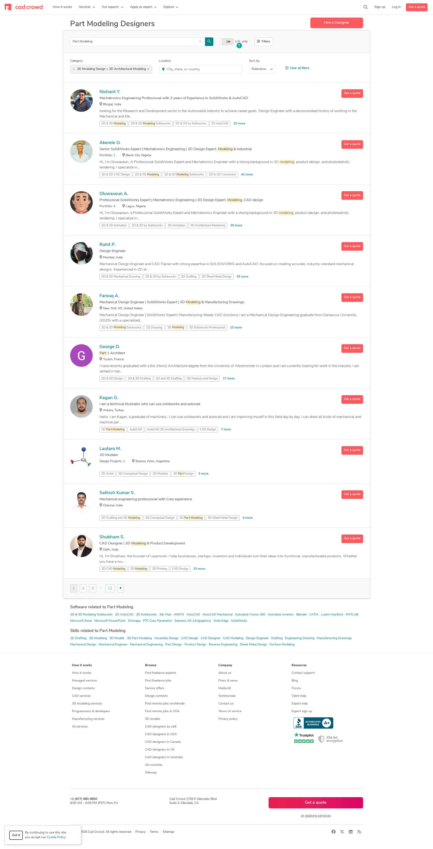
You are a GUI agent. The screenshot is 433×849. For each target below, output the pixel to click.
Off (228, 42)
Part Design (173, 644)
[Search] (365, 7)
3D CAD (113, 568)
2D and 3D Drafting (169, 378)
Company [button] (225, 665)
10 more (239, 123)
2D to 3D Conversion (222, 174)
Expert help (300, 703)
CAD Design (208, 429)
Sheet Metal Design (253, 644)
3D (175, 327)
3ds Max (165, 614)
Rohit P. (107, 245)
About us (224, 673)
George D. (109, 347)
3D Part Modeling (139, 638)
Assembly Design (166, 638)
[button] (87, 7)
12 (110, 588)
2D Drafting (189, 276)
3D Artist (107, 473)
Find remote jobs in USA (162, 711)
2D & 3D (113, 123)
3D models (152, 719)
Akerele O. (110, 143)
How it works (81, 673)
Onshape (134, 621)
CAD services (81, 696)
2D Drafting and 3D (120, 517)
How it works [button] (82, 665)
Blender (301, 614)
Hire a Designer (336, 23)
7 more (226, 429)
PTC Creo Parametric (157, 621)
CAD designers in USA (161, 734)
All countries (154, 765)
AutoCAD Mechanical (218, 614)
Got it (16, 835)
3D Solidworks (146, 614)
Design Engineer (257, 638)
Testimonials (227, 696)
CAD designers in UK (160, 749)
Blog (295, 680)
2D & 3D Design (112, 378)
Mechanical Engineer (113, 644)
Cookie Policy (56, 837)
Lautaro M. (110, 449)
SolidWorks (239, 621)
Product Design (195, 644)
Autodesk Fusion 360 (250, 614)
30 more (236, 225)
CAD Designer (211, 638)
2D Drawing (154, 327)
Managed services (84, 680)
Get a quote (417, 7)
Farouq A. (109, 296)
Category (76, 61)
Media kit (224, 688)
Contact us (226, 703)
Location (165, 61)
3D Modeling (98, 638)
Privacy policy (227, 719)
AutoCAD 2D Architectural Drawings (171, 429)
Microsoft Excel (81, 621)
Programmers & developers (91, 711)
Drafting (277, 638)
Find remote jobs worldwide (164, 703)
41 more (247, 174)
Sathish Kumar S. (117, 493)
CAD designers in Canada (163, 742)
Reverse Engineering (223, 644)
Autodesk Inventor (281, 614)
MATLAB (352, 614)
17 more (229, 378)
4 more (248, 518)
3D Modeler (160, 473)
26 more (242, 276)
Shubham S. (111, 537)
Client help (299, 696)
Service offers (154, 688)
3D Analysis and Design (202, 378)
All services (80, 726)
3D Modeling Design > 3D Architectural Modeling (112, 69)
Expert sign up (302, 711)
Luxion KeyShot (332, 614)
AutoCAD (136, 429)
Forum (296, 688)
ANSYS (179, 614)
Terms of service (229, 711)
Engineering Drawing (299, 638)
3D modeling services (87, 703)
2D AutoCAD (124, 614)
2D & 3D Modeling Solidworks (91, 614)
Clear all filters (299, 68)
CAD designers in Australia (164, 757)
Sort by (254, 61)
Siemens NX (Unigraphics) (193, 621)
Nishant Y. (109, 92)
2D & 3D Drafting (139, 378)
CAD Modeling (233, 638)
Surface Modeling (282, 644)
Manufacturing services (88, 719)
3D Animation (176, 225)
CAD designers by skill (160, 726)
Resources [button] (299, 665)
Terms (154, 832)
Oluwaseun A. (113, 194)
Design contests (83, 688)
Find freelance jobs (158, 680)
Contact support (303, 673)
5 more (203, 473)
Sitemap (151, 772)
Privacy (140, 832)
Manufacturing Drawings (334, 638)
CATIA (313, 614)
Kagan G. (108, 398)
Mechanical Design (83, 644)
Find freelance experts (160, 673)
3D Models (116, 638)
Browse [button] (150, 665)
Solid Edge (221, 621)
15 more (199, 569)
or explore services (316, 816)
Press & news (228, 680)
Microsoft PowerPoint (109, 621)
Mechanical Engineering (146, 644)
